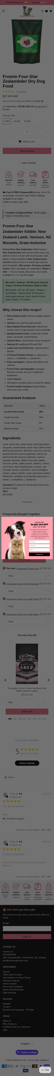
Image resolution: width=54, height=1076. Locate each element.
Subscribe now (39, 554)
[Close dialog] (51, 518)
